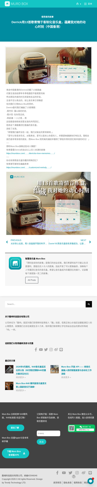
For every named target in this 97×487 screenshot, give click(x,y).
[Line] (61, 349)
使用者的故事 (47, 17)
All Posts (32, 280)
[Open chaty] (90, 481)
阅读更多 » (21, 377)
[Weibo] (56, 349)
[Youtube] (41, 349)
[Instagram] (51, 349)
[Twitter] (46, 349)
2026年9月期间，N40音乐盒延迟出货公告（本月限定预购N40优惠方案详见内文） (31, 370)
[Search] (89, 304)
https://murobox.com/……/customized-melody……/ (28, 167)
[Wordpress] (74, 476)
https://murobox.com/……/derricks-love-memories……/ (30, 153)
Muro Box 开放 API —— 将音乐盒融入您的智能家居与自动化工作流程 (76, 370)
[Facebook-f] (36, 349)
